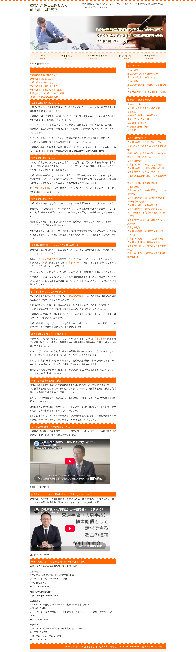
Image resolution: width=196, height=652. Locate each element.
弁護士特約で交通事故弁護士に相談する (146, 153)
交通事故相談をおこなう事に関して (47, 90)
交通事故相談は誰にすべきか (44, 86)
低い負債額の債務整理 (138, 123)
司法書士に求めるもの (138, 104)
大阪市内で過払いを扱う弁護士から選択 (146, 92)
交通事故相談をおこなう (42, 82)
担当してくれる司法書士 (139, 119)
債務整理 (131, 111)
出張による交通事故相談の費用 (45, 97)
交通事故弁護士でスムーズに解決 (143, 172)
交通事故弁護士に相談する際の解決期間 (146, 168)
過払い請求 (132, 70)
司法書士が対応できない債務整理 (143, 108)
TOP (32, 64)
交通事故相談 (42, 188)
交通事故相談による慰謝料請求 (142, 183)
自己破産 (131, 130)
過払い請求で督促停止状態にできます (145, 73)
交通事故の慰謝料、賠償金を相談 (143, 242)
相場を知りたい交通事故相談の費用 (47, 93)
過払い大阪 (132, 81)
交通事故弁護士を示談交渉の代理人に (145, 142)
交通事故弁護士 (50, 259)
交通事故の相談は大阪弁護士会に (143, 205)
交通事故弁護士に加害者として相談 (144, 164)
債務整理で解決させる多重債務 (142, 115)
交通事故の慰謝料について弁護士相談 (145, 238)
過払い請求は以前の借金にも (141, 77)
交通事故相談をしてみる (42, 78)
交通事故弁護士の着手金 (139, 157)
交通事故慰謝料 (76, 296)
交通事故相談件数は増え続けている (144, 209)
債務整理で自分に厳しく (139, 126)
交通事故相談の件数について (44, 75)
